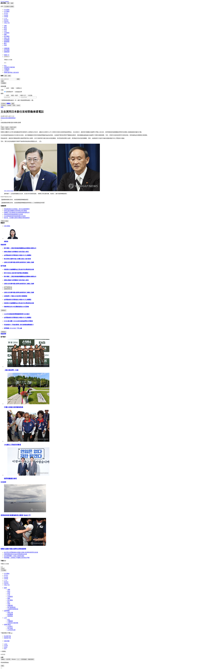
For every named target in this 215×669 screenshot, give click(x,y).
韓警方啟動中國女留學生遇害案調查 (13, 549)
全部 (7, 88)
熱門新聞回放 (11, 607)
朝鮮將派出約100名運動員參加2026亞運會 (16, 306)
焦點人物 (6, 38)
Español (6, 582)
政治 (5, 27)
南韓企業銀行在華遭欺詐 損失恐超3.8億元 (16, 251)
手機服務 (6, 69)
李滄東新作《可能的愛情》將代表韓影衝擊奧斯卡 (19, 324)
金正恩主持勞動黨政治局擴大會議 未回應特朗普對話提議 (21, 552)
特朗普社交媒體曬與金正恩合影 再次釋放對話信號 (19, 269)
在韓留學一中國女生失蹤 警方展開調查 (15, 296)
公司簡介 (6, 70)
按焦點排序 (18, 91)
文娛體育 (6, 32)
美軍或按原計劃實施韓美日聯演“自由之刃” (16, 515)
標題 (12, 88)
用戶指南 (10, 628)
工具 (5, 617)
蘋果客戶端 (7, 638)
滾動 (5, 25)
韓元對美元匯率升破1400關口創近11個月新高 (17, 258)
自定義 (30, 95)
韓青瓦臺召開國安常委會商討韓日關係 (15, 210)
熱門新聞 (6, 50)
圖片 (5, 43)
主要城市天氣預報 (9, 67)
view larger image (9, 190)
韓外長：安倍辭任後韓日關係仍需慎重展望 (17, 217)
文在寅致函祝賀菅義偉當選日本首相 (15, 216)
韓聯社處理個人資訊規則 (11, 72)
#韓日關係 (7, 226)
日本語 (6, 578)
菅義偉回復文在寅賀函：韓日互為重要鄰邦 (17, 209)
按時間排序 (9, 91)
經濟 (5, 29)
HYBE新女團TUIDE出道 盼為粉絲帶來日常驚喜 (18, 321)
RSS (5, 65)
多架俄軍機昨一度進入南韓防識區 (14, 556)
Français (6, 583)
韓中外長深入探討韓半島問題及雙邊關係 (16, 273)
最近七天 (23, 95)
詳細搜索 (3, 83)
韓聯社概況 (7, 624)
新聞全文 (19, 88)
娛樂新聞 (6, 51)
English (6, 577)
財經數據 (6, 40)
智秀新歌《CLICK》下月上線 (13, 328)
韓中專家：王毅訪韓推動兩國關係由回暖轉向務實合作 (20, 248)
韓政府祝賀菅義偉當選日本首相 (13, 214)
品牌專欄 (6, 610)
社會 (5, 31)
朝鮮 (5, 34)
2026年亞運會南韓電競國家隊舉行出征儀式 (17, 314)
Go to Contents (5, 1)
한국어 (6, 575)
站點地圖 (6, 641)
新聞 (5, 588)
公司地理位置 (11, 630)
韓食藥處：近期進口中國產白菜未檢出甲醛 (17, 557)
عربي (5, 580)
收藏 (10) (6, 55)
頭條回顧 (6, 48)
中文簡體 (3, 570)
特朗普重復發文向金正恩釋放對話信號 (15, 554)
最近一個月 (14, 95)
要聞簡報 (6, 41)
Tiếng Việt (7, 585)
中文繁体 (6, 573)
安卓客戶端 (7, 636)
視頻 (5, 45)
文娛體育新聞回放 (12, 609)
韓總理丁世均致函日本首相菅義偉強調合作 (17, 212)
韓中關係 (6, 36)
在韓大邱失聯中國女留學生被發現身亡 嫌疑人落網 (19, 262)
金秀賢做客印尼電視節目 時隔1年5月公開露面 (17, 255)
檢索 (2, 81)
